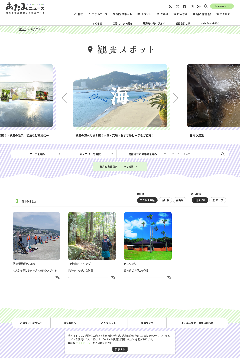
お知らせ (97, 23)
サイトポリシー (84, 343)
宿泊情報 (201, 14)
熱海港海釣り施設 (24, 264)
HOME (22, 29)
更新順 (179, 200)
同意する (120, 349)
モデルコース (100, 14)
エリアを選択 (37, 154)
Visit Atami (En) (210, 23)
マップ (219, 200)
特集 (80, 14)
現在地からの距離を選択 (142, 154)
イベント (146, 14)
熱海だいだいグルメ (154, 23)
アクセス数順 (147, 200)
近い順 (165, 200)
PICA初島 (130, 264)
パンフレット (108, 322)
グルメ (164, 14)
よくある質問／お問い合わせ (197, 322)
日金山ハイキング (79, 264)
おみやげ (182, 14)
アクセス (225, 14)
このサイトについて (31, 322)
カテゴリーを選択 (90, 154)
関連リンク (147, 322)
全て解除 (129, 166)
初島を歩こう (183, 23)
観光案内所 (70, 322)
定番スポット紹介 (122, 23)
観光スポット (124, 14)
